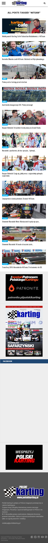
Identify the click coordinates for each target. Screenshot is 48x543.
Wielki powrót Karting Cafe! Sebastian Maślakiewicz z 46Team (23, 36)
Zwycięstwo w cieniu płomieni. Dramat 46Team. (18, 199)
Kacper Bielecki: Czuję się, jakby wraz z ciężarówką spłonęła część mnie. (22, 174)
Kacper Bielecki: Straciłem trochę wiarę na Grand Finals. (21, 128)
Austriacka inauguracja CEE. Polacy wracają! (17, 105)
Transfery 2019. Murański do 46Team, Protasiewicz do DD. (22, 267)
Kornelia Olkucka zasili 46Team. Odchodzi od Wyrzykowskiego (23, 59)
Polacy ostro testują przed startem (14, 82)
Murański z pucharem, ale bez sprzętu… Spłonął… (19, 150)
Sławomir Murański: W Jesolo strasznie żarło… (17, 244)
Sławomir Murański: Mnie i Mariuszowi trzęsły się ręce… (21, 221)
